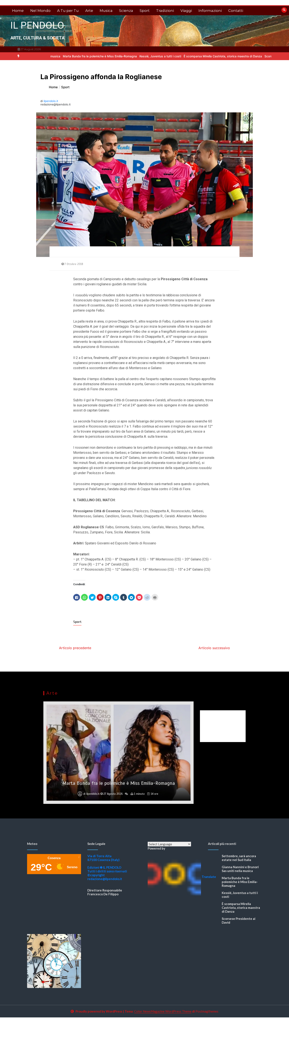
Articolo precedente (75, 648)
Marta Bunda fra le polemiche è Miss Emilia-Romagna (68, 56)
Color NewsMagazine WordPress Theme (162, 1011)
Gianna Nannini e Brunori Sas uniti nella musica (240, 869)
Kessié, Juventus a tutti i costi (128, 56)
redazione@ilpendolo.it (104, 879)
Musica (106, 10)
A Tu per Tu (68, 10)
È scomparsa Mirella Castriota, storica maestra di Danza (191, 56)
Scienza (126, 10)
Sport (145, 10)
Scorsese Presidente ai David (253, 56)
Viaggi (186, 10)
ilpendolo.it (51, 101)
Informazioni (210, 10)
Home (18, 10)
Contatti (235, 10)
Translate (209, 877)
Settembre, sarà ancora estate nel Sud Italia (239, 858)
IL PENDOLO (37, 25)
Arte (89, 10)
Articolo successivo (214, 648)
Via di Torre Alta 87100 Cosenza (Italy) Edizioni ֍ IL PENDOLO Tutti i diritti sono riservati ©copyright (107, 865)
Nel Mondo (40, 10)
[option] (68, 56)
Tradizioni (165, 10)
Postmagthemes (206, 1011)
